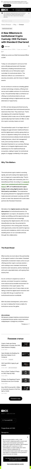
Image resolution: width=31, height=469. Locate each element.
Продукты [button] (5, 432)
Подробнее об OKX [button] (8, 428)
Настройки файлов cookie (15, 464)
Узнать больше (6, 24)
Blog (14, 24)
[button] (13, 10)
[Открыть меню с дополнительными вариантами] (29, 10)
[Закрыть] (27, 437)
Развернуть (25, 324)
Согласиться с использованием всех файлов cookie (15, 459)
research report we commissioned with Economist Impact (15, 184)
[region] (15, 452)
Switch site (7, 5)
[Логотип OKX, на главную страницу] (4, 9)
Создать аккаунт (21, 9)
